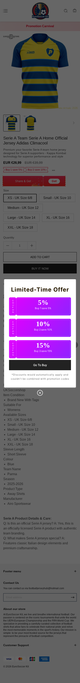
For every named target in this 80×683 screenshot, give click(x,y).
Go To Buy (40, 365)
